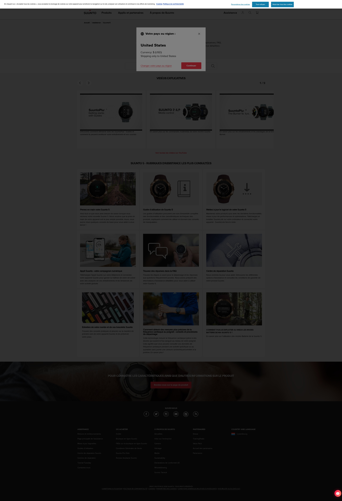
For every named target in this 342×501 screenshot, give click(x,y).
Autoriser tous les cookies (282, 4)
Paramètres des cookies (240, 4)
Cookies (159, 4)
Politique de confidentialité (173, 4)
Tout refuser (260, 4)
